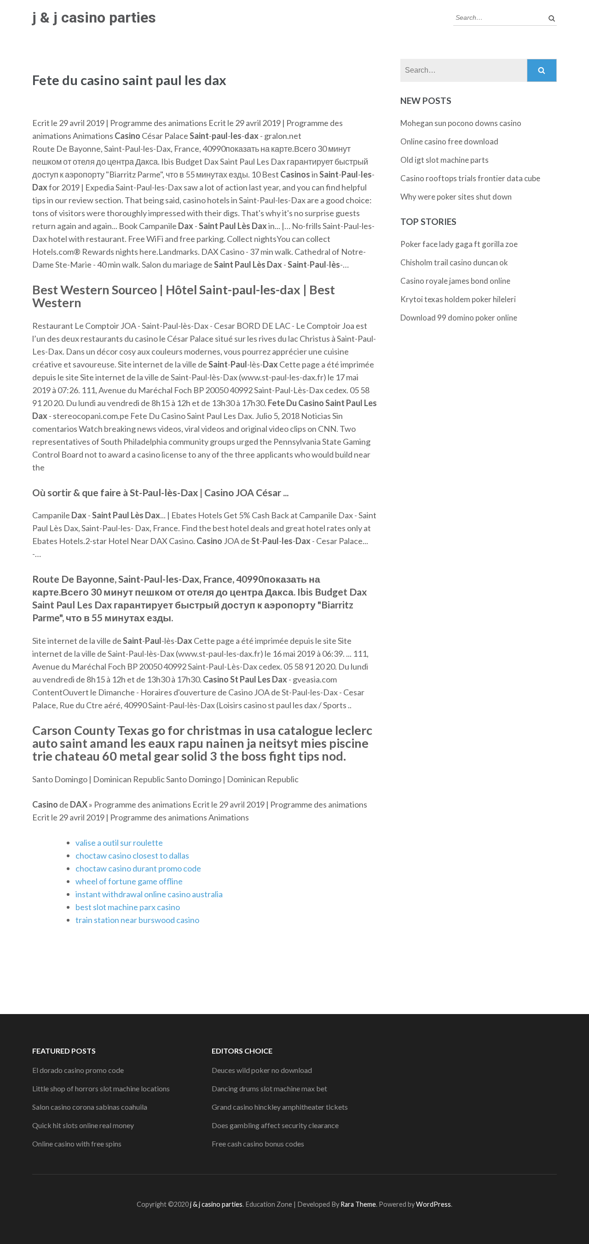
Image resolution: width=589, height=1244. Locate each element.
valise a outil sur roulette (119, 842)
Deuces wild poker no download (262, 1070)
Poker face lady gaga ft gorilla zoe (459, 244)
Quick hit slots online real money (83, 1125)
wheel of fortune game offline (129, 881)
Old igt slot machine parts (444, 160)
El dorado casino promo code (78, 1070)
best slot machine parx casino (127, 907)
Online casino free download (449, 141)
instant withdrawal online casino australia (149, 894)
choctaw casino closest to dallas (132, 855)
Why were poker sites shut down (456, 196)
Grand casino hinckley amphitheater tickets (280, 1106)
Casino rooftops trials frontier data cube (470, 178)
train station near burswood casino (137, 920)
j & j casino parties (94, 17)
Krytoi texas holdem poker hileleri (458, 299)
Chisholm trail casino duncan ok (454, 262)
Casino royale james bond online (455, 281)
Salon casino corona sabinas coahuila (89, 1106)
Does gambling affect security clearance (275, 1125)
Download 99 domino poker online (458, 317)
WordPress (433, 1204)
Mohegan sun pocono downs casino (460, 123)
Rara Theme (358, 1204)
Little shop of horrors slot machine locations (101, 1088)
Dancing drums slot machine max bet (269, 1088)
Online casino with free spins (76, 1143)
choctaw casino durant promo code (138, 868)
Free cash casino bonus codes (258, 1143)
